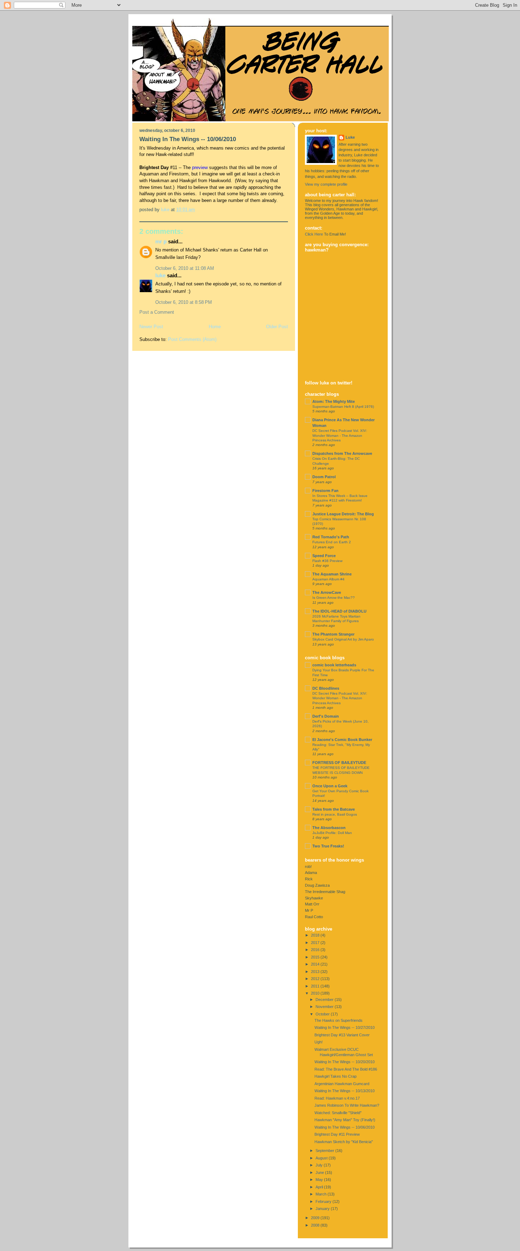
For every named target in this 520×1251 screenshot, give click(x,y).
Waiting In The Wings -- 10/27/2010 (344, 1027)
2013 (315, 971)
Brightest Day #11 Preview (337, 1134)
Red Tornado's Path (330, 537)
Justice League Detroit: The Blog (343, 514)
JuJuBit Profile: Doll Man (332, 833)
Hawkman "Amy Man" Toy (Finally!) (344, 1120)
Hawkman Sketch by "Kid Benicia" (343, 1142)
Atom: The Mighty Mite (333, 401)
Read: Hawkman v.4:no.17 (337, 1098)
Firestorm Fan (325, 490)
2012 (315, 979)
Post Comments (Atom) (192, 339)
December (325, 999)
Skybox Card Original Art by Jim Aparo (343, 639)
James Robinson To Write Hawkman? (346, 1105)
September (325, 1150)
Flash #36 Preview (327, 561)
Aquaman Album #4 (328, 579)
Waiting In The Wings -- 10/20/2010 (344, 1062)
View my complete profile (326, 184)
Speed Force (324, 556)
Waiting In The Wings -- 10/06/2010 (344, 1127)
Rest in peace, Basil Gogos (334, 814)
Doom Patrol (324, 477)
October (323, 1014)
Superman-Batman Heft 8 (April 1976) (343, 407)
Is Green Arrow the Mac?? (333, 598)
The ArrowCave (326, 592)
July (320, 1165)
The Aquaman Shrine (332, 574)
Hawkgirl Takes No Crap (335, 1076)
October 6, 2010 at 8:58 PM (183, 302)
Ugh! (318, 1042)
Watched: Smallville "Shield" (338, 1113)
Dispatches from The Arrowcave (342, 453)
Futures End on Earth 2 (331, 542)
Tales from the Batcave (333, 809)
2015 (315, 957)
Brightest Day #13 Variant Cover (342, 1035)
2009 (315, 1218)
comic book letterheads (334, 665)
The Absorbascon (329, 828)
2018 (315, 935)
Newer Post (151, 326)
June (320, 1172)
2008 (315, 1225)
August (322, 1158)
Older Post (277, 326)
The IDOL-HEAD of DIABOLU (339, 611)
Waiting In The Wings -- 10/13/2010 (344, 1091)
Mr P (161, 241)
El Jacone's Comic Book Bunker (342, 739)
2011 (315, 986)
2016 (315, 950)
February (324, 1201)
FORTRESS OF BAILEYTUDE (339, 762)
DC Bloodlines (325, 688)
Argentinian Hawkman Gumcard (341, 1084)
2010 (315, 993)
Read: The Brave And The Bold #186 (345, 1069)
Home (215, 326)
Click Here (314, 234)
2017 (315, 942)
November (325, 1006)
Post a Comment (156, 312)
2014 (315, 964)
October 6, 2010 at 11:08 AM (184, 268)
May (320, 1179)
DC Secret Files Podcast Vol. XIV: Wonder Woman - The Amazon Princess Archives (339, 435)
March (322, 1194)
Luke (160, 275)
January (323, 1208)
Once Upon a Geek (329, 786)
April (320, 1187)
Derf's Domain (325, 716)
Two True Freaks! (328, 846)
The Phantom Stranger (333, 634)
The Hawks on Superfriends (338, 1020)
